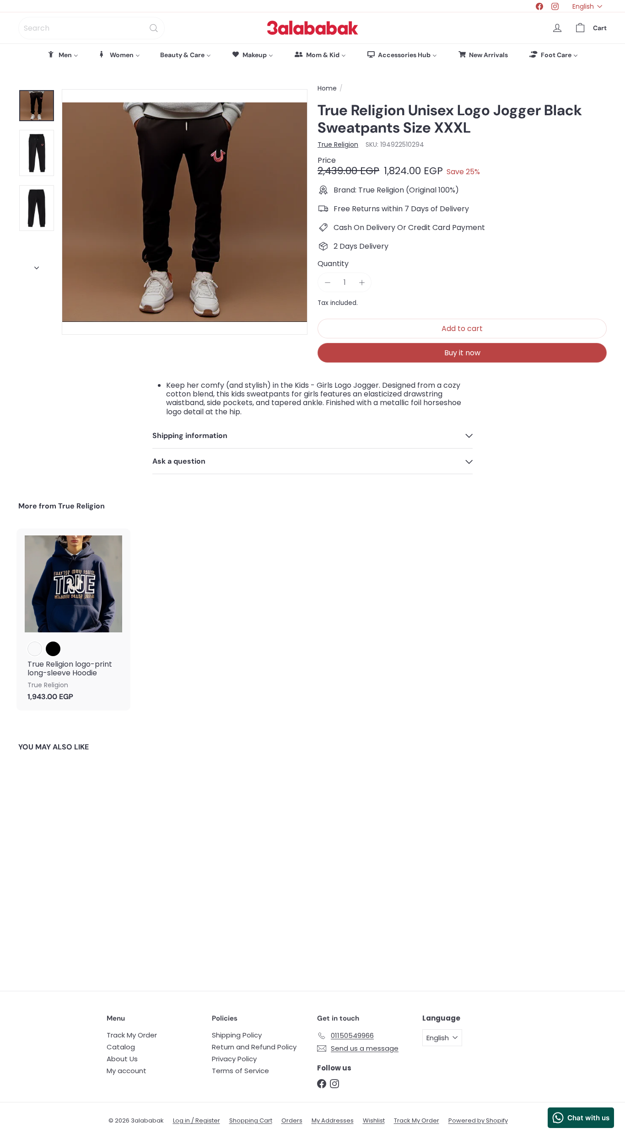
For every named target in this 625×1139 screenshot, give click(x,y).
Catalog (121, 1047)
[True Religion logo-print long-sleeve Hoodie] (73, 619)
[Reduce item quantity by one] (327, 282)
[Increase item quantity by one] (362, 282)
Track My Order (132, 1035)
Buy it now (462, 353)
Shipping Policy (237, 1035)
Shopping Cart (250, 1120)
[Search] (154, 28)
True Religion (81, 506)
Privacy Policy (234, 1059)
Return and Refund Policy (254, 1047)
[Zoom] (184, 212)
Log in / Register (196, 1120)
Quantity (333, 263)
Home (327, 88)
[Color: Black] (53, 649)
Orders (291, 1120)
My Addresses (333, 1120)
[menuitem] (62, 54)
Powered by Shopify (478, 1120)
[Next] (36, 265)
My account (126, 1070)
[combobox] (91, 28)
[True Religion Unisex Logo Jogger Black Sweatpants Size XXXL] (63, 864)
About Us (122, 1059)
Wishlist (374, 1120)
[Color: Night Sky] (34, 649)
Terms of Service (240, 1070)
